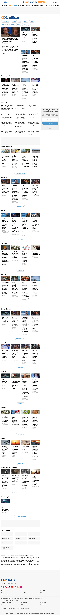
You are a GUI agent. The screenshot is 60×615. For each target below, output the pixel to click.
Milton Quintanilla (33, 534)
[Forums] (18, 587)
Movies (18, 24)
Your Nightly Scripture (37, 5)
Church (31, 21)
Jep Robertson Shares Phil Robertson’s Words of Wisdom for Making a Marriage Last (34, 115)
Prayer (54, 5)
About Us (3, 590)
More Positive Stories (20, 173)
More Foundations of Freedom (20, 492)
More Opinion (21, 270)
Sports (12, 24)
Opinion (25, 21)
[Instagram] (15, 587)
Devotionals (28, 5)
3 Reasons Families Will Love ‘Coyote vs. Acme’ (33, 106)
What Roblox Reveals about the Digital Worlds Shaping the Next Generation (33, 132)
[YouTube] (12, 587)
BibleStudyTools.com (6, 602)
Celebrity (14, 21)
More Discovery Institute (20, 516)
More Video (20, 239)
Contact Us (42, 590)
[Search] (5, 2)
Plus (10, 5)
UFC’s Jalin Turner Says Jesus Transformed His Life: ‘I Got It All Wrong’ (20, 131)
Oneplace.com (43, 604)
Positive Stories (5, 21)
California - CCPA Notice (6, 594)
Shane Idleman (5, 538)
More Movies (21, 403)
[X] (9, 587)
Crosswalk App (24, 590)
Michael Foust (18, 534)
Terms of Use (24, 592)
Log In (56, 2)
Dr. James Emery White (7, 534)
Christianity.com (5, 604)
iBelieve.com (43, 602)
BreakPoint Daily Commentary (5, 548)
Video (50, 5)
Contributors (5, 530)
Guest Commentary (6, 542)
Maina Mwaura (32, 538)
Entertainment (5, 24)
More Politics (21, 434)
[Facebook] (2, 587)
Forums (14, 5)
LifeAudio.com (24, 604)
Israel (30, 24)
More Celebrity (20, 206)
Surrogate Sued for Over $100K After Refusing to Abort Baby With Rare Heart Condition (20, 124)
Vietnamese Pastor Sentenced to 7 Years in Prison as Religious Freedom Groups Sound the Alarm (6, 116)
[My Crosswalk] (50, 2)
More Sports (20, 367)
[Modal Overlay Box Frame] (50, 119)
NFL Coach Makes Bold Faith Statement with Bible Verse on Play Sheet (34, 124)
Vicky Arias (31, 542)
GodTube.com (24, 602)
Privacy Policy (4, 592)
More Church (21, 305)
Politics (24, 24)
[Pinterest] (6, 587)
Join (41, 2)
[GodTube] (21, 587)
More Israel (20, 463)
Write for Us (42, 592)
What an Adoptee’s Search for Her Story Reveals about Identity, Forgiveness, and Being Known (7, 107)
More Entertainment (20, 338)
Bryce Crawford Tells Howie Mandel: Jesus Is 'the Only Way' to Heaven (20, 107)
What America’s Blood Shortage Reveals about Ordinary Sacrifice (6, 124)
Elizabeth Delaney (19, 542)
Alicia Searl (17, 538)
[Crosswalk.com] (30, 2)
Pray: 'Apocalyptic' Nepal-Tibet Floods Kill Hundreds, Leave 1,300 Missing (7, 131)
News (46, 5)
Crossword (21, 5)
